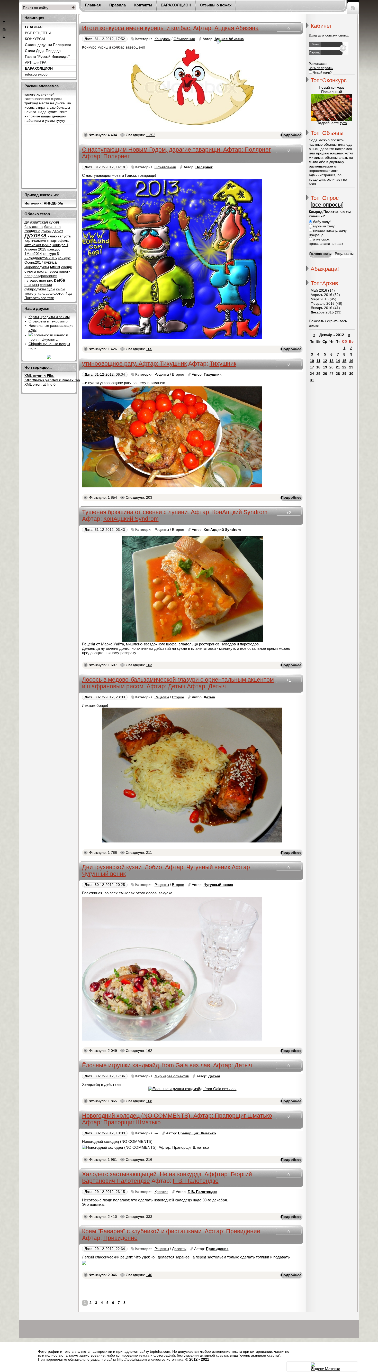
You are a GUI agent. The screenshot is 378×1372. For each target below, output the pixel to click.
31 (312, 380)
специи (46, 285)
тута (343, 123)
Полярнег (116, 156)
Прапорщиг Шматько (132, 1122)
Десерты (179, 1249)
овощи (66, 267)
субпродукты (35, 289)
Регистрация (318, 64)
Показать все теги (39, 298)
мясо (55, 266)
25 (318, 374)
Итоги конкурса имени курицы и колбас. (137, 28)
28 (338, 374)
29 (344, 374)
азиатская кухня (44, 222)
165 (149, 349)
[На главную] (4, 29)
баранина (52, 227)
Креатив (161, 1192)
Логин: (316, 44)
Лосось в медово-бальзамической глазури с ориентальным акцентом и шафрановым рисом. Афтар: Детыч (178, 683)
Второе (178, 374)
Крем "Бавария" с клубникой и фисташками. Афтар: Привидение (171, 1231)
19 (325, 367)
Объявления (184, 39)
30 (351, 374)
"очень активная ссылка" (259, 1355)
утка (37, 293)
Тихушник (223, 363)
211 (149, 853)
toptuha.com (160, 1352)
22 (344, 367)
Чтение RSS (353, 7)
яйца (68, 293)
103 (149, 665)
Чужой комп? (322, 73)
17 (312, 367)
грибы (46, 231)
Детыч (217, 686)
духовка (35, 235)
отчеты (30, 271)
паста (42, 271)
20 (331, 367)
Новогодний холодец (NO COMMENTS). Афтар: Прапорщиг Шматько (177, 1116)
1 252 (150, 135)
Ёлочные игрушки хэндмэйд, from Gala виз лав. (147, 1065)
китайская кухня (37, 245)
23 (351, 367)
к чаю (52, 236)
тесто (28, 293)
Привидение (120, 1238)
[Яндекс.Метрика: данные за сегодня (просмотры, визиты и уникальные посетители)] (325, 1366)
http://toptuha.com (132, 1359)
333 (149, 1217)
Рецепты (162, 374)
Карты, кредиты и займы (49, 317)
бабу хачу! (321, 222)
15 (344, 361)
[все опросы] (327, 204)
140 (149, 1275)
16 (351, 361)
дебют (57, 231)
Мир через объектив (172, 1076)
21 (338, 367)
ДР (26, 222)
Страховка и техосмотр (48, 321)
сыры (60, 289)
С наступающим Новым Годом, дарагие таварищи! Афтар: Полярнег (176, 149)
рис (50, 280)
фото (57, 293)
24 (312, 374)
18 (318, 367)
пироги (64, 271)
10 (312, 361)
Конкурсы (162, 39)
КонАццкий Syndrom (131, 519)
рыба (59, 280)
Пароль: (314, 52)
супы (51, 289)
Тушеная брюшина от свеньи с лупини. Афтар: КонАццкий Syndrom (174, 512)
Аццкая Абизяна (236, 28)
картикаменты (36, 240)
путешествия (35, 280)
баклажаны (33, 227)
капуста (64, 236)
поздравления (45, 276)
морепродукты (36, 267)
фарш (47, 293)
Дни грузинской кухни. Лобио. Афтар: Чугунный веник (156, 867)
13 (331, 361)
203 (149, 497)
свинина (31, 285)
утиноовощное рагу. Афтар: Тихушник (134, 363)
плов (28, 276)
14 (338, 361)
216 (149, 1160)
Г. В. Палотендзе (196, 1181)
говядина (32, 231)
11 (318, 361)
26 (325, 374)
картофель (59, 241)
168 (149, 1101)
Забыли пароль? (321, 68)
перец (53, 271)
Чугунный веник (104, 874)
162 (149, 1051)
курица (50, 262)
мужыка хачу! (324, 226)
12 (325, 361)
